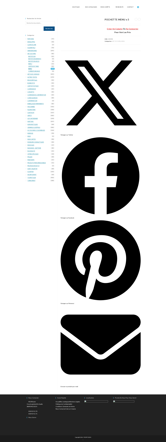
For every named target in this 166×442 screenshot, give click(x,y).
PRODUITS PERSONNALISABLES (36, 163)
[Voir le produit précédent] (136, 19)
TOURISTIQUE (31, 177)
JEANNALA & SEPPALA (33, 127)
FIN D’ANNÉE (31, 106)
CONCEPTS (30, 92)
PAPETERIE (30, 39)
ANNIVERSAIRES (32, 50)
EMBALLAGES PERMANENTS (35, 103)
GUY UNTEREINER (32, 118)
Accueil (58, 401)
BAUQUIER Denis (32, 80)
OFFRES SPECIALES (32, 154)
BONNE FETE (31, 83)
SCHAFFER (30, 171)
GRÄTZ (29, 115)
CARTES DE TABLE (33, 66)
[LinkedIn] (28, 429)
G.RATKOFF (30, 112)
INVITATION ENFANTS (34, 59)
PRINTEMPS (30, 160)
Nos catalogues (64, 401)
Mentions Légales (74, 401)
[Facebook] (28, 423)
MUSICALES (30, 145)
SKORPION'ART (32, 174)
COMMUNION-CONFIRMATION (36, 95)
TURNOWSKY (31, 180)
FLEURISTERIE (31, 109)
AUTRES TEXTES (32, 77)
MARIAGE (30, 133)
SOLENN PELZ (31, 47)
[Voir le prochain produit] (139, 19)
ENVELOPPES (31, 42)
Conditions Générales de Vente (65, 406)
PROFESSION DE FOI (33, 166)
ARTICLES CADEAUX (33, 74)
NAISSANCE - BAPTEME (34, 148)
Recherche (49, 28)
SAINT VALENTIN (32, 169)
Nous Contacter (60, 409)
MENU (123, 41)
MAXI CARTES (31, 139)
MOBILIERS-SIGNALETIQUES (35, 142)
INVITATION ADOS (33, 61)
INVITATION (31, 56)
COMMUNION (31, 89)
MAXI (29, 136)
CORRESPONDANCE (34, 71)
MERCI (30, 64)
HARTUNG (30, 121)
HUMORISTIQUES (32, 124)
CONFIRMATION (32, 101)
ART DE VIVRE (116, 41)
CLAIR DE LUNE (31, 44)
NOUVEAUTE (31, 151)
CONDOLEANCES (32, 98)
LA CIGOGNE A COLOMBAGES (36, 130)
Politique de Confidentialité (64, 404)
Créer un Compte (70, 409)
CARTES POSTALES (33, 86)
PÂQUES (29, 157)
